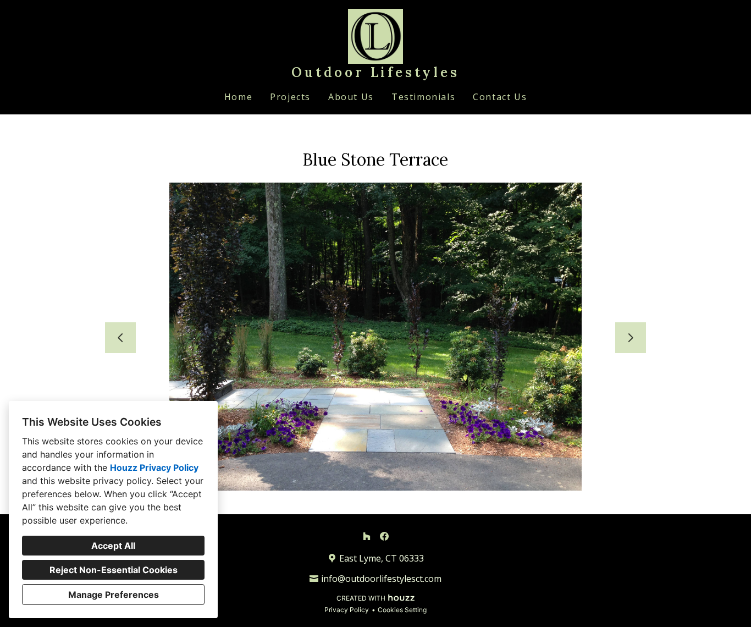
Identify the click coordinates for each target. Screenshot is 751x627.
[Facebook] (384, 536)
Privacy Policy (346, 610)
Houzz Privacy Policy (154, 467)
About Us (351, 97)
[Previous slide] (120, 337)
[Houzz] (367, 536)
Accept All (113, 545)
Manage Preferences (113, 594)
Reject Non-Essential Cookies (113, 569)
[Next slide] (630, 337)
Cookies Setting (402, 610)
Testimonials (423, 97)
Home (238, 97)
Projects (290, 97)
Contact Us (500, 97)
